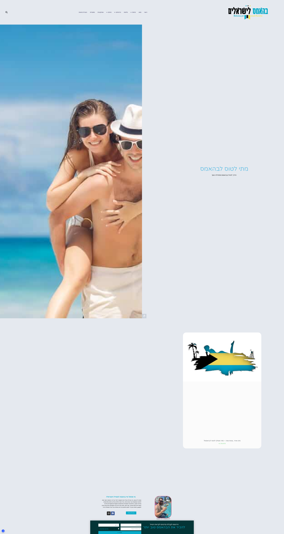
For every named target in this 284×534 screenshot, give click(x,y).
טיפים (109, 12)
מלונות (126, 12)
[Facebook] (113, 513)
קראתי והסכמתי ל (109, 529)
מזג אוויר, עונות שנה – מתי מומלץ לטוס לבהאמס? (222, 441)
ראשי (145, 12)
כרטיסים (118, 12)
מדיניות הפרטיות (104, 529)
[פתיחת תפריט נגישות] (3, 531)
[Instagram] (109, 513)
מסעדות (92, 12)
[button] (6, 12)
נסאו (140, 12)
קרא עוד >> (222, 443)
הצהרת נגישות (83, 12)
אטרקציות (101, 12)
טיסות (134, 12)
